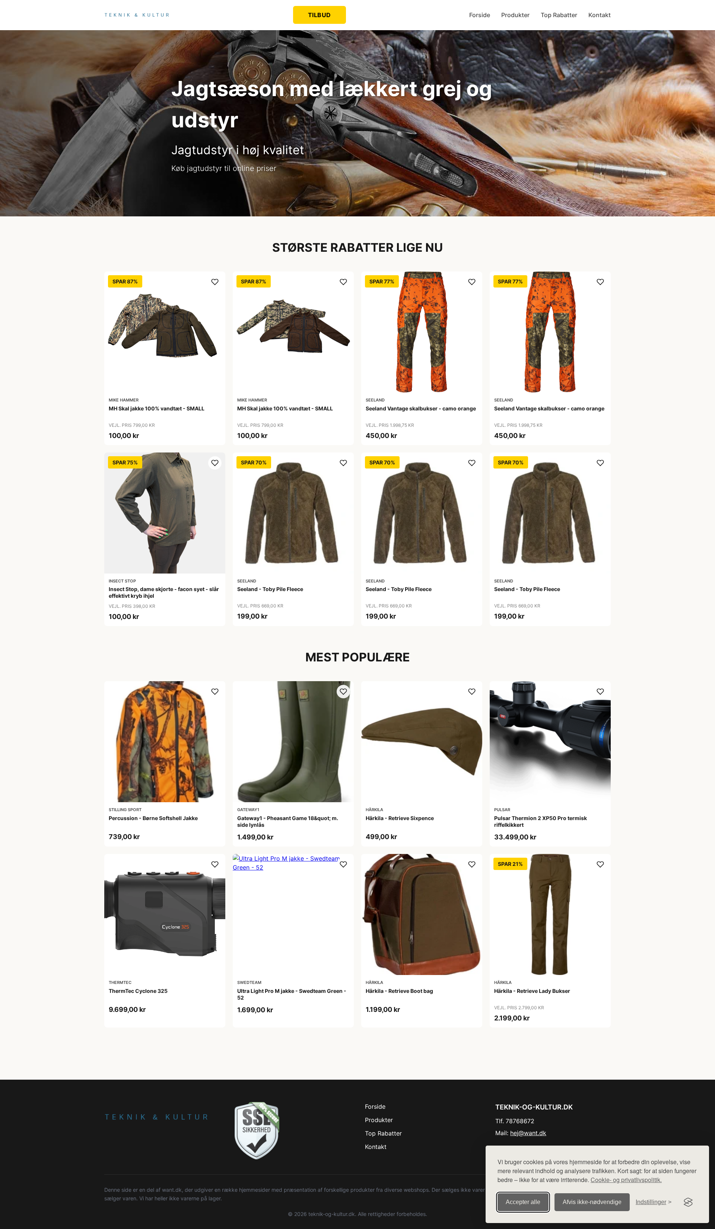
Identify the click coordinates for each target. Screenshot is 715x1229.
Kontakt (599, 15)
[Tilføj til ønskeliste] (215, 282)
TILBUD (319, 15)
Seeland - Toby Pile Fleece (270, 589)
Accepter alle (523, 1202)
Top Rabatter (559, 15)
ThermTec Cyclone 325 (138, 991)
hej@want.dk (528, 1133)
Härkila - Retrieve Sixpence (400, 818)
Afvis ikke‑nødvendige (592, 1202)
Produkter (515, 15)
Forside (479, 15)
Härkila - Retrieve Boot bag (399, 991)
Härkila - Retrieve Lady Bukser (532, 991)
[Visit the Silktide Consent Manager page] (688, 1202)
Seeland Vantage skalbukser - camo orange (421, 408)
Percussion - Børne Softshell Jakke (153, 818)
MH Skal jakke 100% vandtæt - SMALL (156, 408)
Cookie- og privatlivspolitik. (626, 1179)
